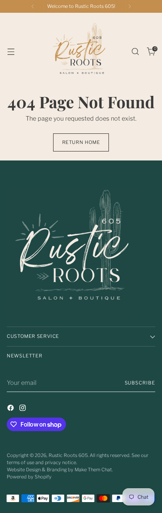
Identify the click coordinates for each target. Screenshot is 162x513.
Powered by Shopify (29, 477)
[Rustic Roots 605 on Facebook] (11, 409)
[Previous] (32, 6)
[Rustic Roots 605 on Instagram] (23, 409)
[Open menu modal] (10, 51)
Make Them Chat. (94, 469)
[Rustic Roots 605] (81, 51)
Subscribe (140, 383)
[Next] (129, 6)
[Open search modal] (135, 51)
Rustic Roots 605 (68, 455)
